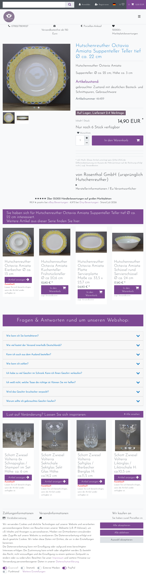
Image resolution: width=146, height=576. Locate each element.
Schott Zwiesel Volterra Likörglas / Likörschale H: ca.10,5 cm (125, 463)
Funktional (13, 571)
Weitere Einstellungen (33, 571)
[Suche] (69, 5)
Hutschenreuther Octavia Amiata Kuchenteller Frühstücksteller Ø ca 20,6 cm (54, 270)
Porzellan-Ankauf (93, 26)
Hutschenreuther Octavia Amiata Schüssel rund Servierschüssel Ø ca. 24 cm (127, 270)
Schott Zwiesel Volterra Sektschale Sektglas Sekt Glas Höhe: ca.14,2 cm (52, 465)
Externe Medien (51, 568)
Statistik (30, 568)
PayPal (71, 568)
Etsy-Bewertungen (89, 202)
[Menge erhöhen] (86, 138)
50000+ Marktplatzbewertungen (125, 32)
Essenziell (13, 568)
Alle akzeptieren (121, 525)
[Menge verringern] (86, 142)
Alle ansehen (133, 414)
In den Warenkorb (116, 140)
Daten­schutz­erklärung (67, 561)
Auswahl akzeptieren (121, 539)
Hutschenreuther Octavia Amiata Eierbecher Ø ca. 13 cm (18, 268)
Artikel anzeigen (16, 279)
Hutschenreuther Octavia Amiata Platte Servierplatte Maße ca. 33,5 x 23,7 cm (91, 272)
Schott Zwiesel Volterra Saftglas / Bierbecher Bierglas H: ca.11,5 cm (89, 465)
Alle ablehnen (121, 532)
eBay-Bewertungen (58, 202)
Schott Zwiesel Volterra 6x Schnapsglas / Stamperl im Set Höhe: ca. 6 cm (17, 463)
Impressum (58, 558)
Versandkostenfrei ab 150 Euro (54, 32)
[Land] (114, 4)
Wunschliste (85, 133)
